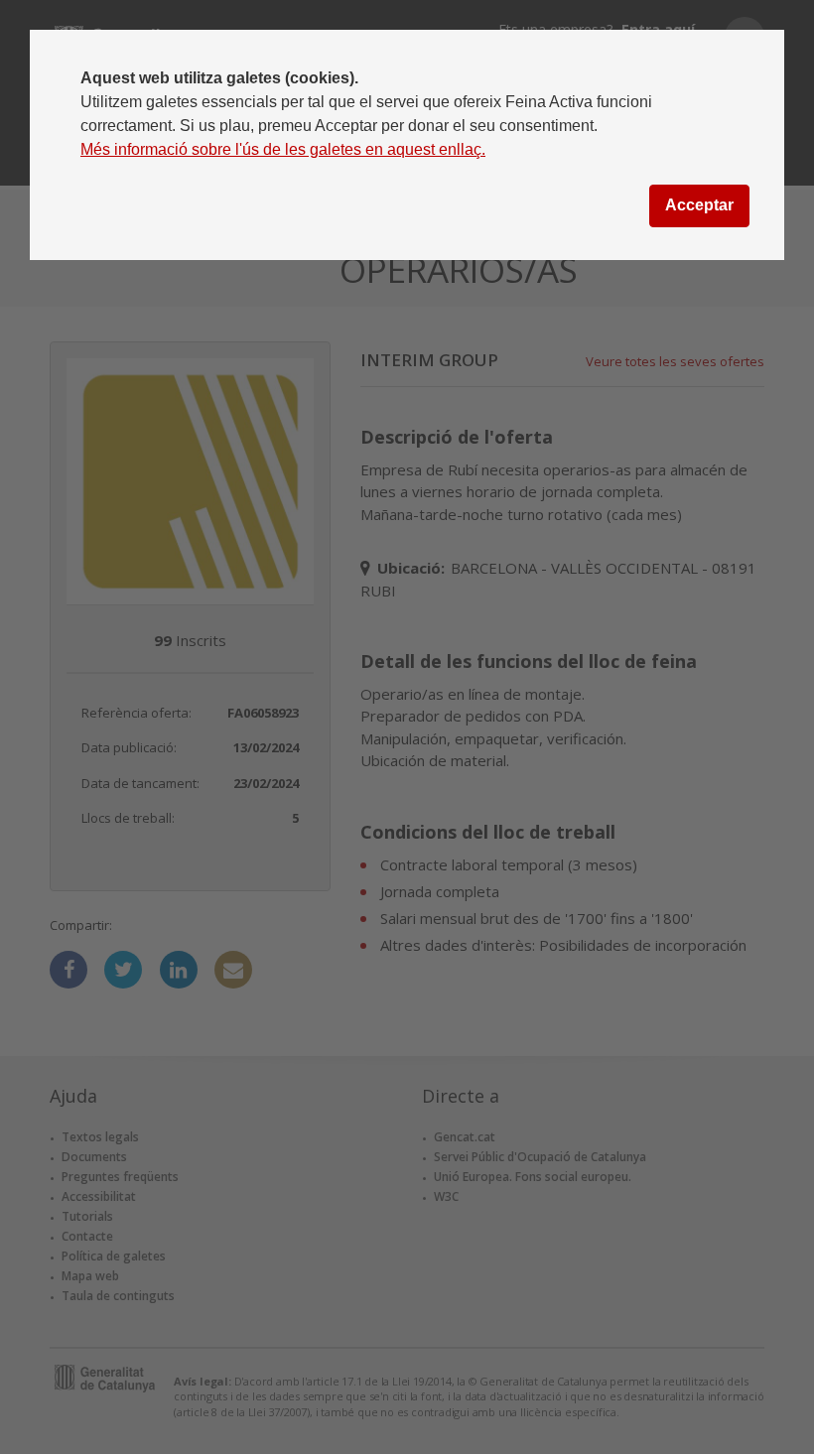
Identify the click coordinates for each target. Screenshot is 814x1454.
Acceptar (699, 205)
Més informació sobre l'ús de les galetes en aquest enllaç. (282, 149)
